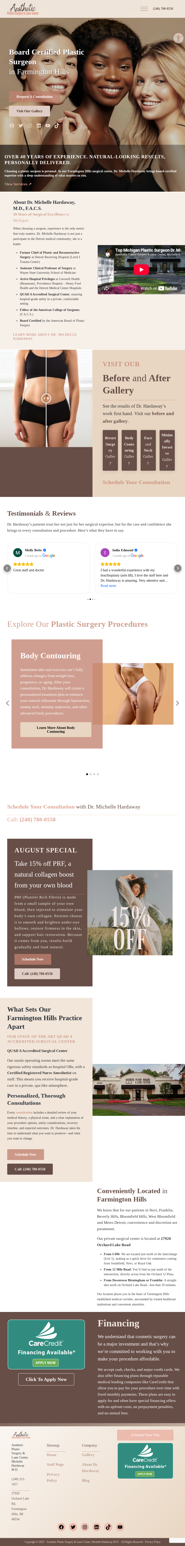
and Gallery (148, 450)
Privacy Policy (153, 1542)
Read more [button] (21, 586)
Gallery (110, 450)
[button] (178, 38)
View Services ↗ (18, 184)
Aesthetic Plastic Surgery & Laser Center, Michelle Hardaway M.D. (82, 1542)
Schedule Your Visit (145, 1435)
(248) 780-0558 (163, 8)
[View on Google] (17, 552)
